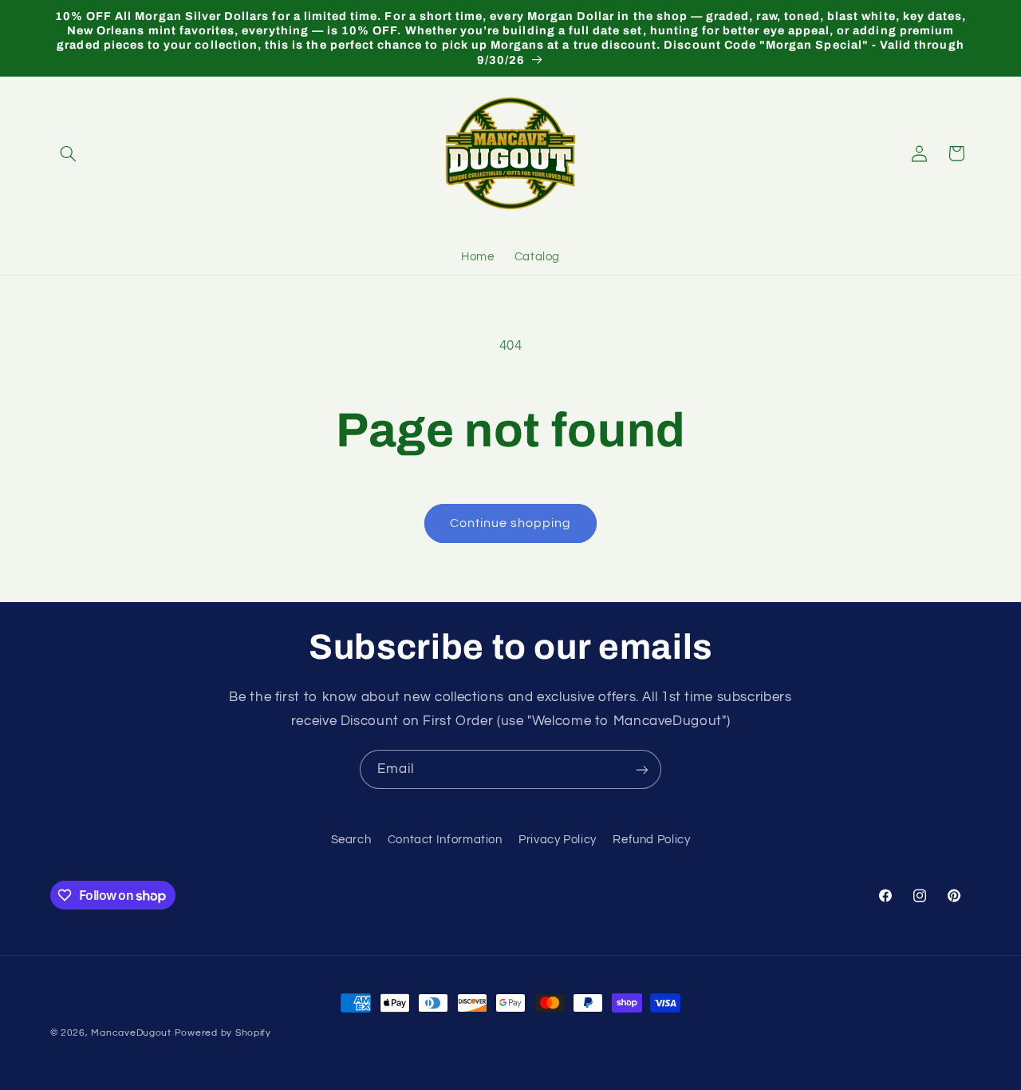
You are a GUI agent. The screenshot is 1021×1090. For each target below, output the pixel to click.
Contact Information (445, 839)
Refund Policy (651, 839)
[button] (68, 153)
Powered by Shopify (223, 1033)
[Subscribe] (642, 769)
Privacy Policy (557, 839)
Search (351, 839)
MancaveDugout (131, 1033)
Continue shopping (511, 523)
